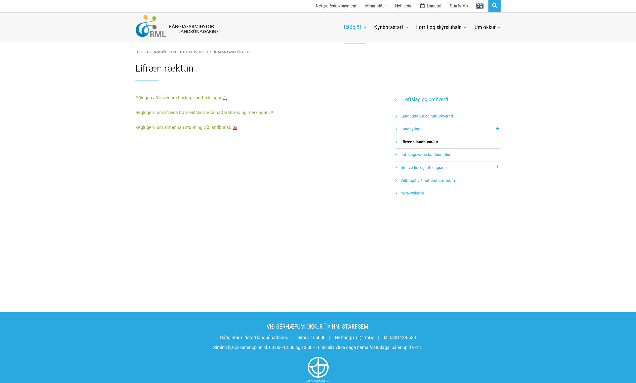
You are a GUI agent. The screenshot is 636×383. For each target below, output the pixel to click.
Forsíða (142, 52)
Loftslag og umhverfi (189, 52)
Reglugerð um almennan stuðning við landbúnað (183, 127)
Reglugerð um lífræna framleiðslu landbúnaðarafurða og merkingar (201, 112)
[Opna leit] (494, 6)
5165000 (316, 337)
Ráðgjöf (160, 52)
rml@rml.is (363, 337)
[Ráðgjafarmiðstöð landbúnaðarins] (236, 26)
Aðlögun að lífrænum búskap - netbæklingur (178, 97)
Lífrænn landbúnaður (231, 52)
